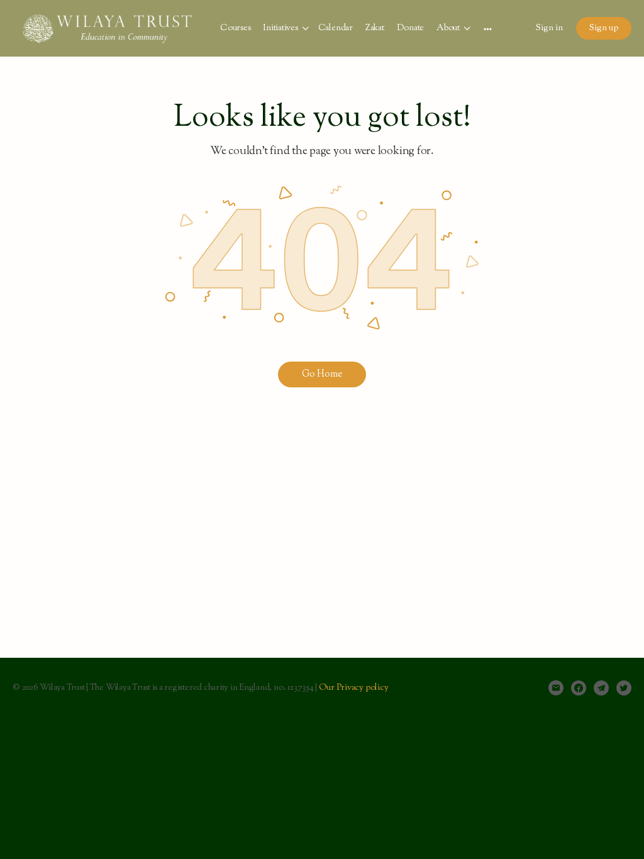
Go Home (322, 374)
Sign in (549, 28)
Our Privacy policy (354, 688)
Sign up (603, 28)
